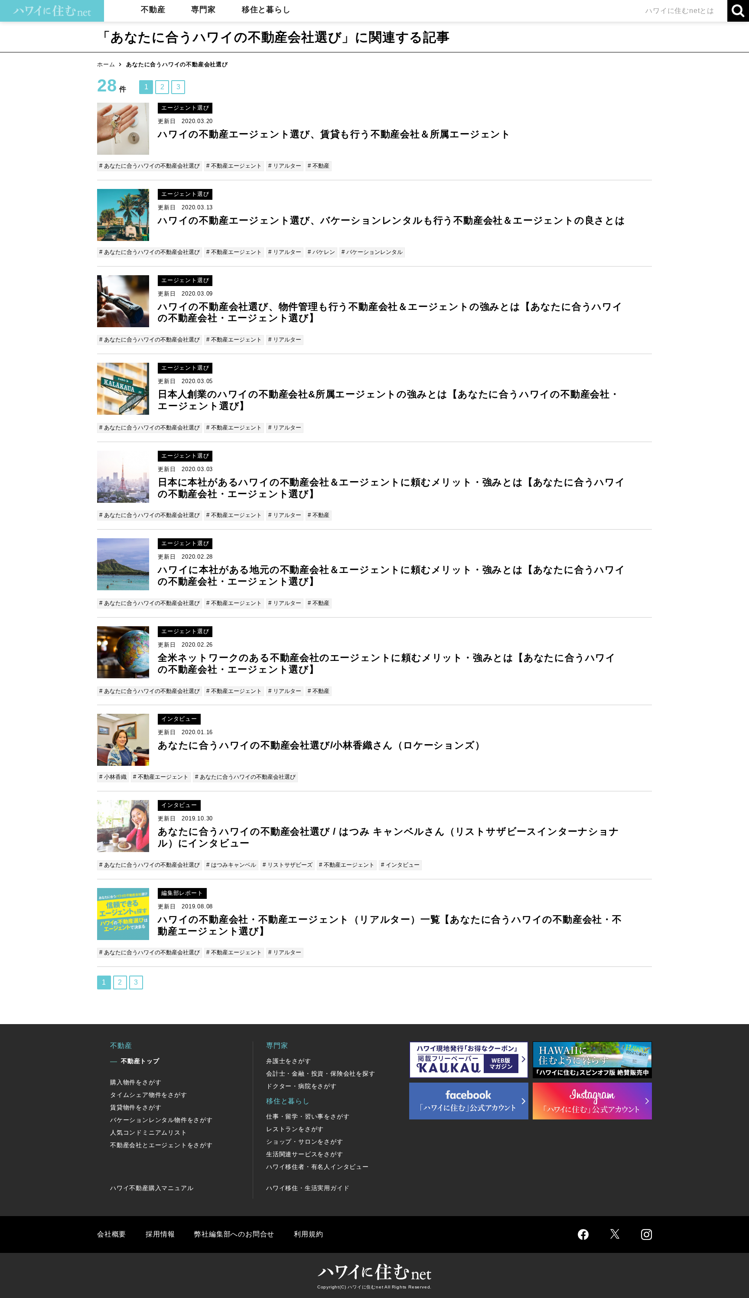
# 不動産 (318, 166)
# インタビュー (400, 865)
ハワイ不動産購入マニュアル (151, 1187)
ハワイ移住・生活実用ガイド (307, 1187)
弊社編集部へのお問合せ (234, 1234)
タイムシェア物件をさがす (148, 1094)
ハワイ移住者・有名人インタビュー (317, 1166)
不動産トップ (140, 1060)
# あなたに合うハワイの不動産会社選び (149, 166)
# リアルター (284, 166)
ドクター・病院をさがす (301, 1086)
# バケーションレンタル (372, 252)
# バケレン (321, 252)
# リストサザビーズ (288, 865)
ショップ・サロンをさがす (304, 1141)
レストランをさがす (295, 1129)
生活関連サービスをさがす (304, 1154)
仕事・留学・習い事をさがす (307, 1116)
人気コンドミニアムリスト (148, 1132)
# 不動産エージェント (234, 166)
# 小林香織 (113, 777)
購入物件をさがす (135, 1082)
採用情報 (160, 1234)
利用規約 (308, 1234)
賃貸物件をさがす (135, 1107)
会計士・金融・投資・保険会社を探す (320, 1073)
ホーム (106, 64)
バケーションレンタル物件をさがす (161, 1119)
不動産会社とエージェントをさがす (161, 1145)
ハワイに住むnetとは (679, 10)
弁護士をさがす (288, 1060)
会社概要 (111, 1234)
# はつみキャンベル (231, 865)
